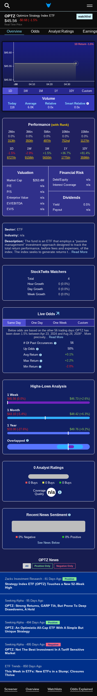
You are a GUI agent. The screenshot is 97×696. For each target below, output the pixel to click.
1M (41, 91)
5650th (47, 157)
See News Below (48, 542)
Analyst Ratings (61, 31)
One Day (37, 322)
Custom (87, 91)
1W (25, 91)
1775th (65, 157)
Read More (80, 252)
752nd (66, 140)
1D (10, 91)
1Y (56, 91)
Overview (32, 689)
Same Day (14, 322)
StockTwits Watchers (48, 272)
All (26, 566)
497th (47, 140)
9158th (29, 157)
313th (11, 140)
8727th (11, 157)
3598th (85, 157)
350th (29, 140)
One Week (60, 322)
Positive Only (42, 566)
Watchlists (55, 689)
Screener (10, 689)
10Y (71, 91)
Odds (35, 31)
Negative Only (64, 566)
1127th (85, 140)
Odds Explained (81, 689)
